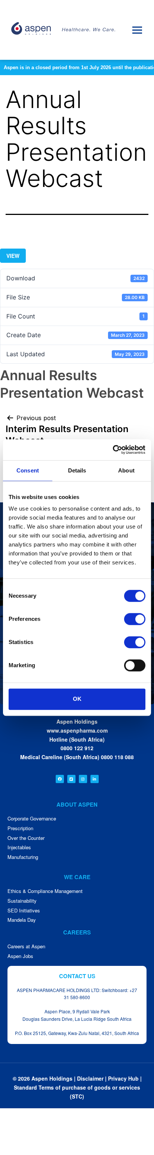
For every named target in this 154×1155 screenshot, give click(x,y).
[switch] (134, 619)
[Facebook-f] (60, 779)
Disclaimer (90, 1078)
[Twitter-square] (71, 779)
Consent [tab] (27, 470)
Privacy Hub (123, 1078)
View (12, 255)
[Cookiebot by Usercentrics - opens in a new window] (112, 450)
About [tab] (126, 470)
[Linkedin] (94, 779)
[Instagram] (83, 779)
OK (77, 699)
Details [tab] (77, 470)
